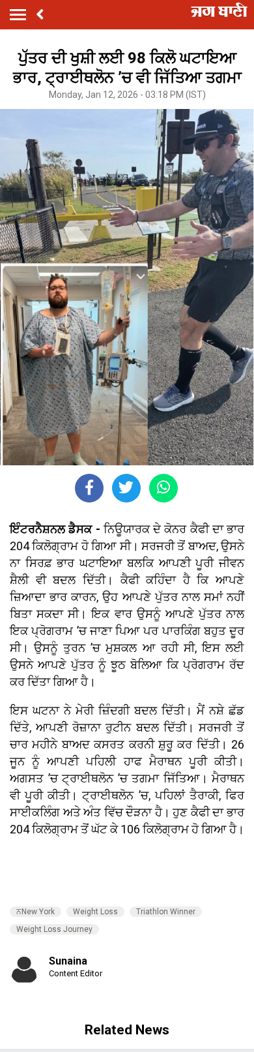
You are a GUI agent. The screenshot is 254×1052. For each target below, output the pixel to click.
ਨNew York (35, 911)
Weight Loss (95, 911)
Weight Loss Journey (54, 929)
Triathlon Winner (165, 911)
